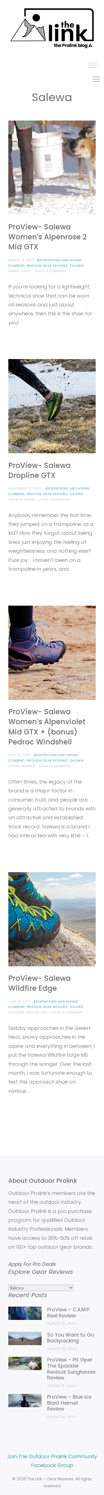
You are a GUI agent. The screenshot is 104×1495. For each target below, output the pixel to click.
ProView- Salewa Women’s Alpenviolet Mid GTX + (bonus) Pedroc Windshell (46, 727)
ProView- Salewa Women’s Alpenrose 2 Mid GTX (47, 237)
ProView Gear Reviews (47, 265)
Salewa (76, 265)
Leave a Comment (51, 271)
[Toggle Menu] (92, 65)
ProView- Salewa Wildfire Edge (39, 983)
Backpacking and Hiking (59, 260)
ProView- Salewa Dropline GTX (39, 470)
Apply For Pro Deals (32, 1264)
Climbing (16, 265)
